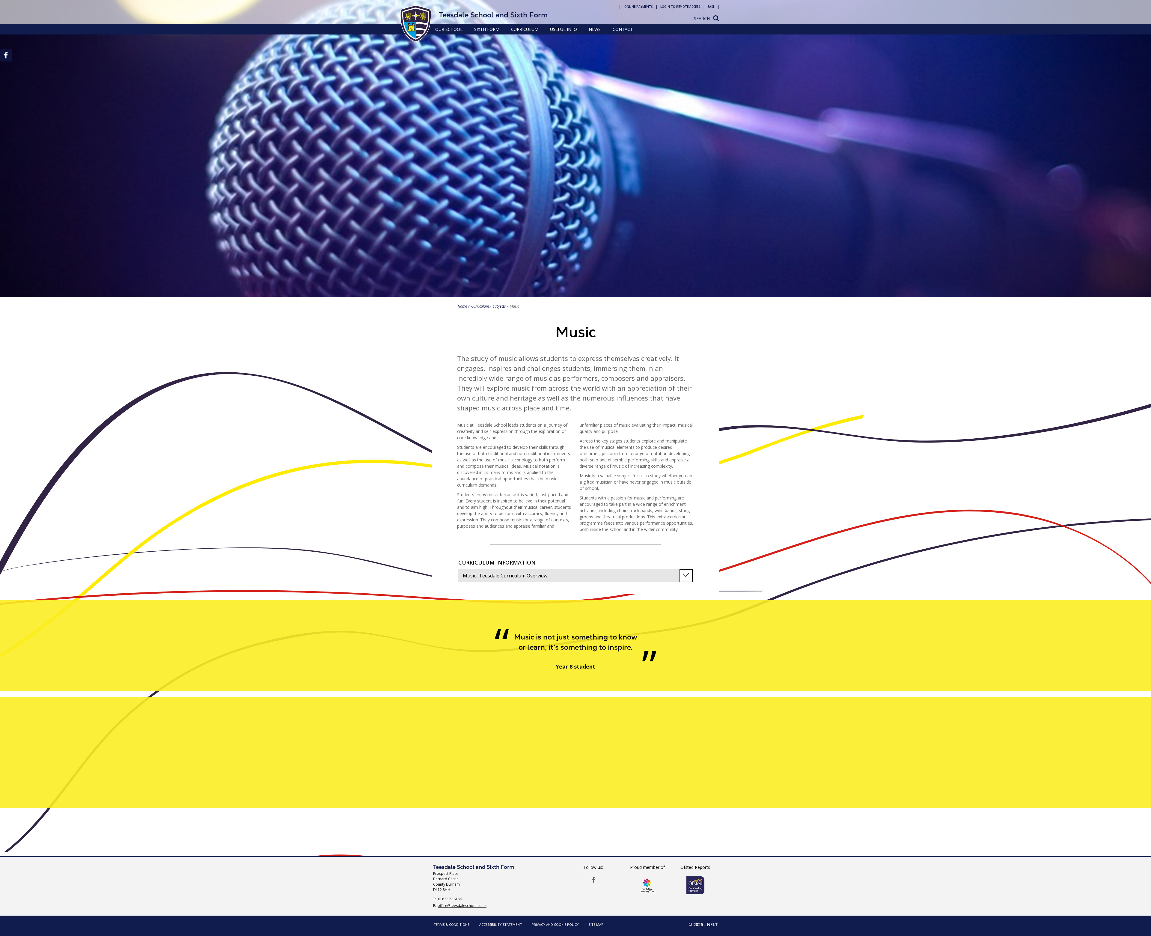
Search (702, 18)
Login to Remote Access (680, 6)
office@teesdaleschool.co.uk (462, 905)
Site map (596, 924)
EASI (711, 6)
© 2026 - (703, 924)
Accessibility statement (500, 924)
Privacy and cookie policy (555, 924)
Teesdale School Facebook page (593, 879)
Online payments (638, 6)
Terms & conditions (451, 924)
